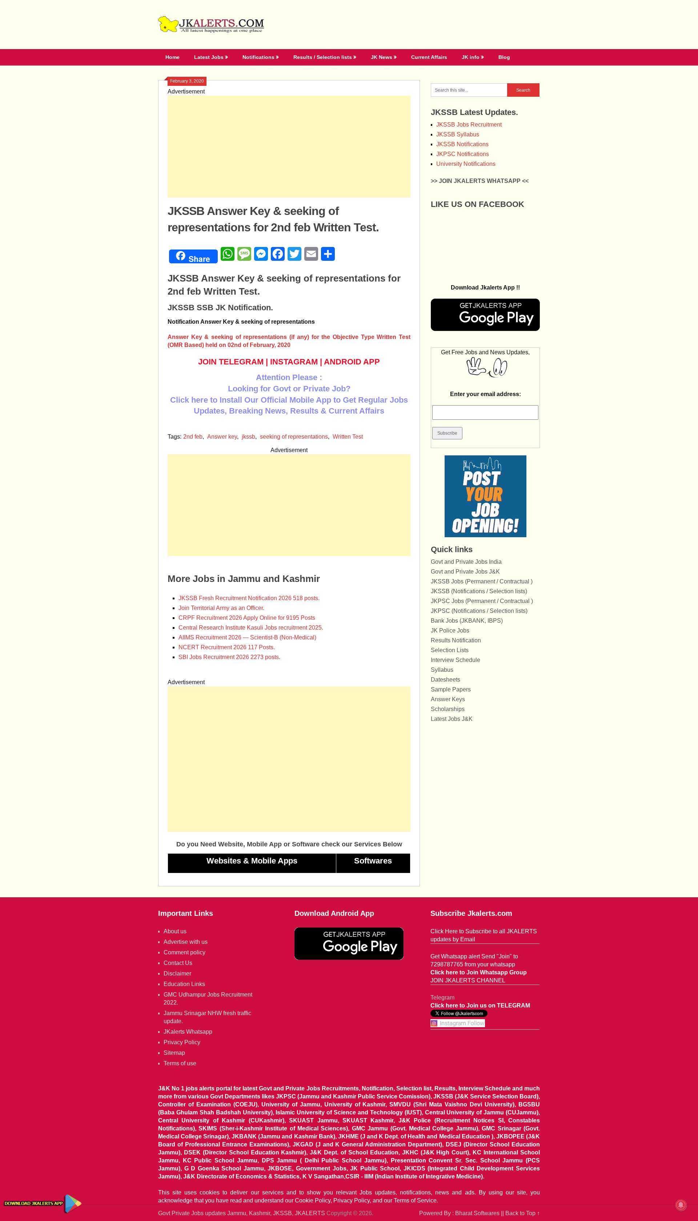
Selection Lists (450, 650)
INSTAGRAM (294, 361)
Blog (504, 57)
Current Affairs (429, 57)
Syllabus (442, 670)
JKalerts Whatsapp (188, 1032)
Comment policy (184, 952)
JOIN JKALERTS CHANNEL (467, 980)
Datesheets (445, 680)
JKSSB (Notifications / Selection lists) (479, 591)
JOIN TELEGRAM (231, 361)
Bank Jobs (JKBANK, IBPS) (467, 621)
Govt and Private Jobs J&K (465, 571)
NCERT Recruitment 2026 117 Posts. (226, 647)
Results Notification (456, 640)
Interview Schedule (455, 660)
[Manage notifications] (681, 1205)
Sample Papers (451, 689)
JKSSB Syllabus (457, 134)
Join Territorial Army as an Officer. (221, 608)
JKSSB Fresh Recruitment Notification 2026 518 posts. (249, 598)
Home (172, 57)
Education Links (184, 984)
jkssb (248, 437)
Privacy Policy (182, 1042)
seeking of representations (294, 437)
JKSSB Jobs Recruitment (469, 124)
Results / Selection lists (322, 57)
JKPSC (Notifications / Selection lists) (479, 611)
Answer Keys (448, 699)
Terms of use (180, 1063)
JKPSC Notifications (462, 154)
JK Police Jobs (450, 630)
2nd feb (192, 437)
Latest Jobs (209, 57)
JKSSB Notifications (462, 144)
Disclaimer (177, 973)
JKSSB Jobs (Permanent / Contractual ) (482, 581)
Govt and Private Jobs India (466, 562)
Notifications (258, 57)
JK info (471, 57)
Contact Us (178, 963)
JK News (381, 57)
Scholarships (448, 709)
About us (175, 931)
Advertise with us (186, 942)
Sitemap (174, 1053)
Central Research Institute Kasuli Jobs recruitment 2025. (250, 628)
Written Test (348, 437)
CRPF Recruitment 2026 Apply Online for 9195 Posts (246, 618)
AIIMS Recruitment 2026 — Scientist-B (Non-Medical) (247, 637)
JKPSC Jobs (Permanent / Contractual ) (482, 601)
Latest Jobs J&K (452, 719)
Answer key (222, 437)
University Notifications (466, 164)
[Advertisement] (289, 146)
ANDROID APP (352, 361)
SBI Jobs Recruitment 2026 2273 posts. (229, 657)
